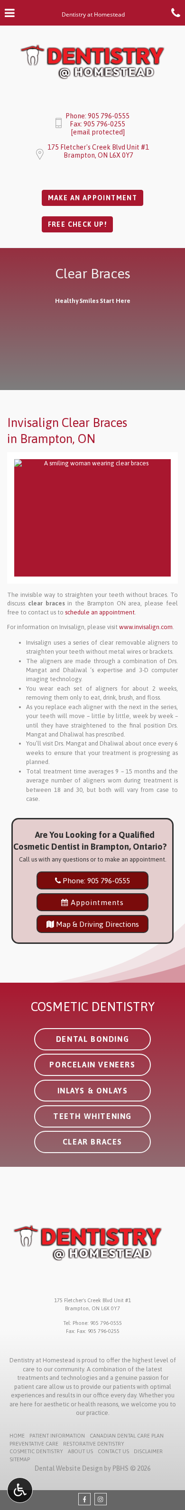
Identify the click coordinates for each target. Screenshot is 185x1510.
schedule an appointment (100, 612)
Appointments (96, 902)
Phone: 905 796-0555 (97, 116)
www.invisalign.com (146, 627)
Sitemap (19, 1459)
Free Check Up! (77, 224)
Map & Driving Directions (96, 924)
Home (17, 1436)
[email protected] (98, 132)
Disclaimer (148, 1451)
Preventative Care (33, 1444)
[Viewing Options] (20, 1490)
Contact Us (113, 1451)
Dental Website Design (68, 1468)
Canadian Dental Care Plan (127, 1436)
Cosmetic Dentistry (36, 1451)
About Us (80, 1451)
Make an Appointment (93, 198)
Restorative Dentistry (93, 1444)
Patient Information (57, 1436)
